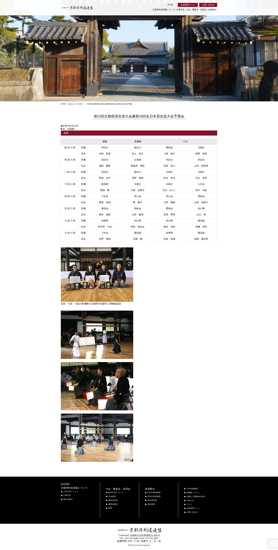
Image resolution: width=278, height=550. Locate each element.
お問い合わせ (208, 5)
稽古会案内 (68, 499)
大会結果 (112, 496)
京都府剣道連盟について (164, 10)
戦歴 (110, 508)
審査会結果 (113, 500)
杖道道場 (151, 504)
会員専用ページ (188, 5)
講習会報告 (113, 504)
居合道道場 (152, 500)
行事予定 (181, 10)
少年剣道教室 (192, 489)
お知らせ (190, 500)
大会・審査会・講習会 (196, 10)
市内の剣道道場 (154, 492)
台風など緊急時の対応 (195, 496)
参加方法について (115, 492)
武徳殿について (193, 493)
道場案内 (212, 10)
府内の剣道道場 (154, 496)
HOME (170, 5)
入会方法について (70, 491)
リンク (189, 504)
